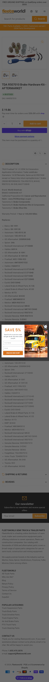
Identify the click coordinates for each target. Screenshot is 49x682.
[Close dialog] (45, 326)
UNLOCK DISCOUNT (13, 353)
